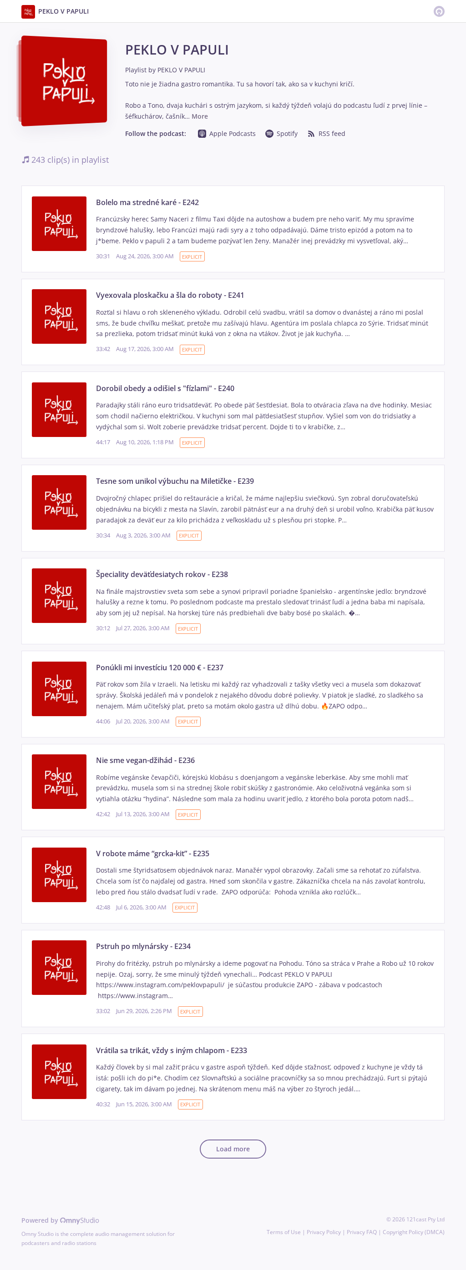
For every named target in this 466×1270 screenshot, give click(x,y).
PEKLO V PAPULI (181, 69)
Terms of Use (284, 1232)
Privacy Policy (324, 1232)
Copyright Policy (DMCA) (414, 1232)
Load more (233, 1149)
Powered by (40, 1220)
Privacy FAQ (362, 1232)
